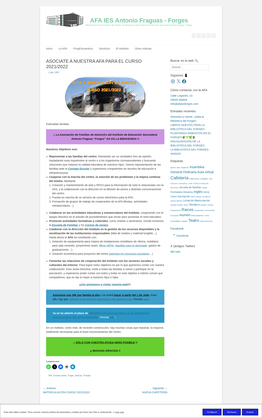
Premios (210, 205)
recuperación (199, 210)
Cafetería (179, 177)
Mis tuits (175, 251)
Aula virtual (205, 172)
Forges (71, 375)
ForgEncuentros (83, 48)
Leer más (119, 412)
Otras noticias (143, 48)
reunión (184, 215)
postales (203, 205)
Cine (210, 179)
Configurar (212, 412)
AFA (50, 375)
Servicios (104, 48)
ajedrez (173, 167)
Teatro (193, 220)
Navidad (173, 205)
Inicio (49, 48)
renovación (174, 215)
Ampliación (185, 167)
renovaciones (210, 210)
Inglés (198, 192)
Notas (186, 205)
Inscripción (184, 196)
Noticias (78, 375)
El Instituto (122, 48)
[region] (131, 411)
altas (178, 167)
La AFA (63, 48)
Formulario (176, 192)
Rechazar (231, 412)
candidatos (204, 179)
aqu (112, 317)
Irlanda (198, 197)
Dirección (205, 183)
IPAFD (193, 197)
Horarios (188, 192)
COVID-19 (197, 183)
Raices (187, 209)
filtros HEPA (106, 245)
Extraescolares (60, 375)
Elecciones (174, 187)
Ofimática (194, 204)
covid (190, 183)
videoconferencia (206, 221)
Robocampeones (197, 215)
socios (206, 215)
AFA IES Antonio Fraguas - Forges (139, 20)
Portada (87, 375)
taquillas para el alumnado (131, 245)
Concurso (174, 183)
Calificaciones (194, 179)
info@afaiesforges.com (184, 103)
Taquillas (184, 221)
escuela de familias (190, 187)
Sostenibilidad (175, 221)
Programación (175, 210)
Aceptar (250, 412)
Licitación (188, 200)
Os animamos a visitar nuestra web (105, 284)
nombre (180, 205)
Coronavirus (183, 183)
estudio (204, 187)
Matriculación (202, 200)
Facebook (177, 228)
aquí (146, 299)
